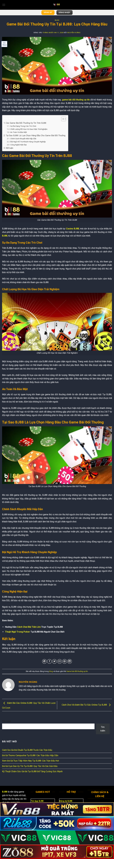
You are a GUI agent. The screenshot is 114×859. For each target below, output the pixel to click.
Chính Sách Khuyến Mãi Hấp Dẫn (23, 138)
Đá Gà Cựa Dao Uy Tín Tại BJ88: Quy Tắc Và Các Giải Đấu (29, 766)
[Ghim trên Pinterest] (64, 661)
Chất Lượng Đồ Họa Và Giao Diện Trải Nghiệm (28, 129)
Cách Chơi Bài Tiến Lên (29, 627)
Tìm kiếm (6, 721)
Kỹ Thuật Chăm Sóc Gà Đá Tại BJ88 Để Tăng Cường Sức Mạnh (32, 771)
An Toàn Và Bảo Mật (18, 132)
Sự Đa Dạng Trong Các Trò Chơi (23, 126)
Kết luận (9, 148)
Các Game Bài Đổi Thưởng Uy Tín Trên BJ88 (26, 123)
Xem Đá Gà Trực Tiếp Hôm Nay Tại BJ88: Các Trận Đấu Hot (30, 760)
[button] (3, 4)
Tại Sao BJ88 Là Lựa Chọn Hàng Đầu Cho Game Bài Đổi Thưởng (35, 135)
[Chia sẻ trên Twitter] (54, 661)
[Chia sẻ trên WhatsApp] (44, 661)
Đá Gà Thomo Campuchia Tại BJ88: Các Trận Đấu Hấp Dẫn (30, 755)
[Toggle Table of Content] (62, 119)
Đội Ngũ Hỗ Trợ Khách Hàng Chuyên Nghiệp (28, 142)
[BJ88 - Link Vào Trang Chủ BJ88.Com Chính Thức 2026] (57, 5)
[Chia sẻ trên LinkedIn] (69, 661)
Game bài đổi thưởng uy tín (77, 671)
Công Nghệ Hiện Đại (18, 145)
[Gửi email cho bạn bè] (59, 661)
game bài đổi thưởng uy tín (76, 99)
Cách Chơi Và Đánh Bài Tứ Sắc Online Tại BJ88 (84, 705)
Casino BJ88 (72, 228)
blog (57, 20)
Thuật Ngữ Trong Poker (17, 631)
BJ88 (4, 235)
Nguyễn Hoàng (73, 33)
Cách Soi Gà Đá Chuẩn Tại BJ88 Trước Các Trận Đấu (27, 750)
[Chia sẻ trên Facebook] (49, 661)
